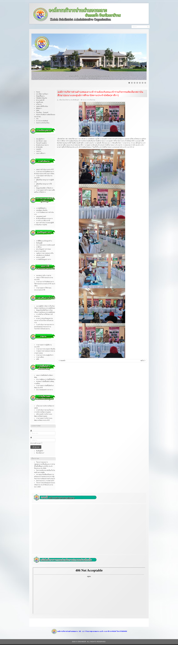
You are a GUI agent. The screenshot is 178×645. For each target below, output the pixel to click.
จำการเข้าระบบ (35, 443)
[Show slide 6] (142, 83)
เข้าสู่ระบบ (35, 447)
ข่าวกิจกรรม (91, 100)
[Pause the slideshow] (140, 57)
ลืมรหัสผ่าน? (40, 453)
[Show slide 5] (140, 83)
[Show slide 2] (132, 83)
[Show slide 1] (129, 83)
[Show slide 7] (145, 83)
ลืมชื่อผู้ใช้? (39, 451)
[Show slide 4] (137, 83)
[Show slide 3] (134, 83)
